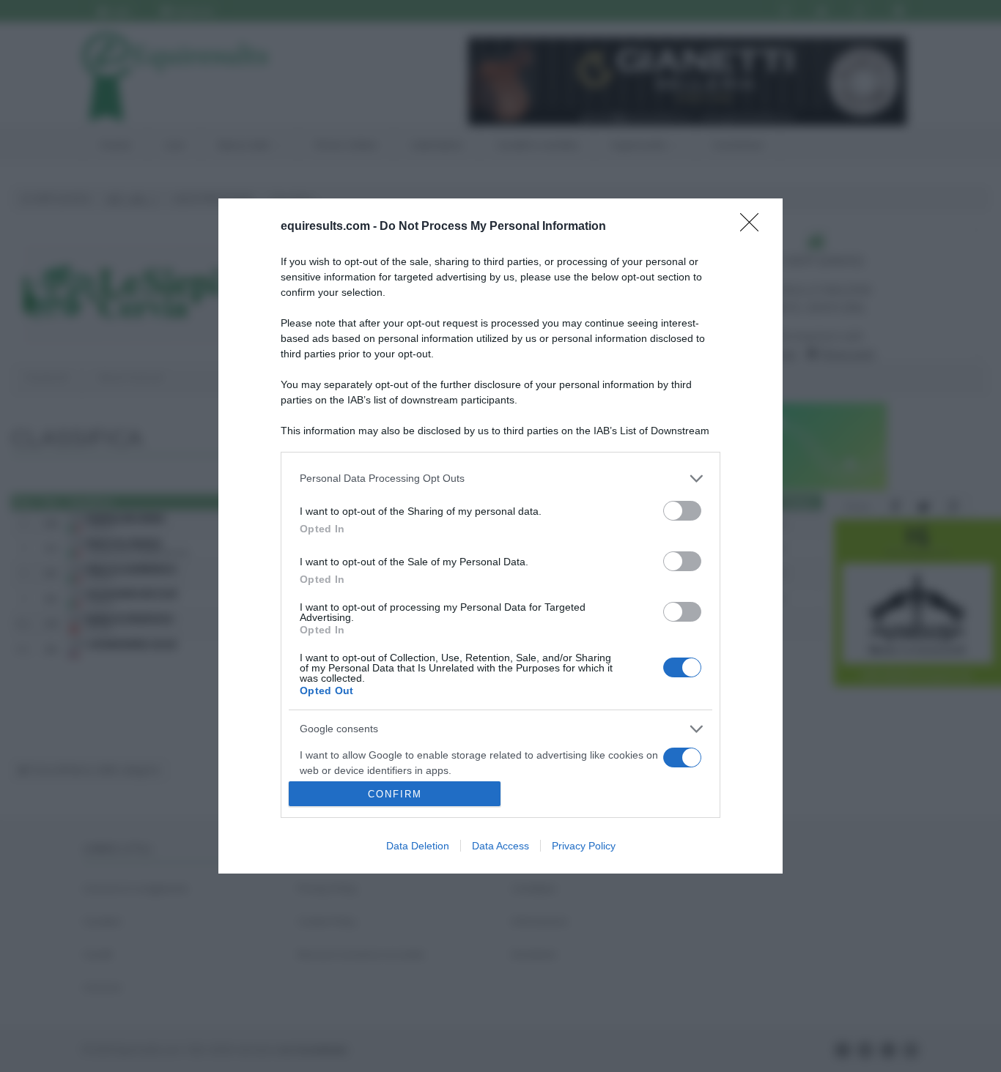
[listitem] (500, 478)
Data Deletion (417, 846)
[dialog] (500, 536)
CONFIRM (395, 794)
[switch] (682, 511)
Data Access (500, 846)
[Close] (754, 227)
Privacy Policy (584, 846)
